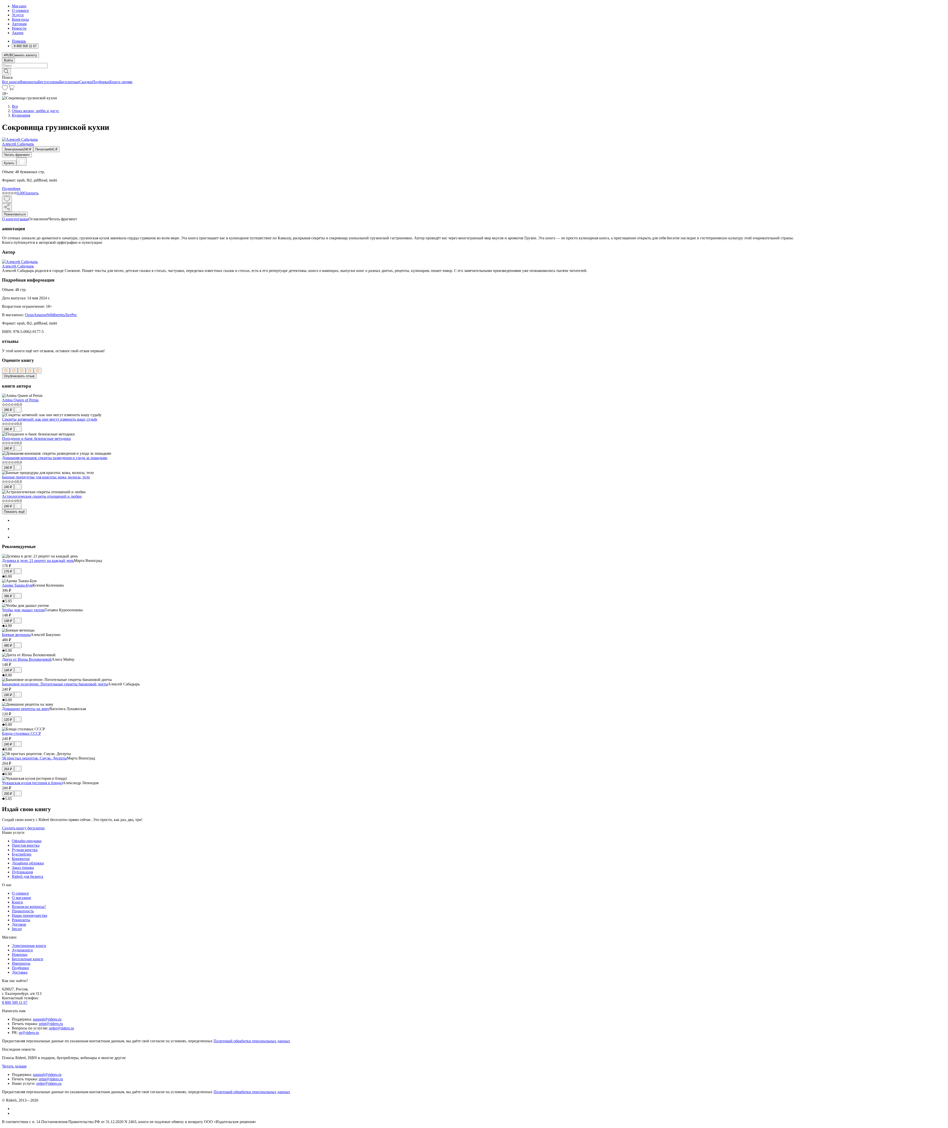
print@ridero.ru (51, 1024)
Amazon (40, 315)
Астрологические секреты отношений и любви (42, 496)
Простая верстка (26, 845)
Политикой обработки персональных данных (252, 1041)
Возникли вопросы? (29, 906)
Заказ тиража (23, 867)
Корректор (21, 859)
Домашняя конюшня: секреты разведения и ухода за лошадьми (54, 458)
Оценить (31, 193)
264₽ (8, 769)
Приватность (23, 911)
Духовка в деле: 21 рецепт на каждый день (38, 560)
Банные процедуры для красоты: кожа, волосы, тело (46, 477)
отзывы (22, 219)
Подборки (100, 82)
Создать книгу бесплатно (23, 828)
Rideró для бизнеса (27, 876)
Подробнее (11, 188)
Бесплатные (69, 82)
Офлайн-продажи (26, 841)
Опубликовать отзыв (19, 376)
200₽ (8, 794)
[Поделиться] (7, 207)
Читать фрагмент (17, 155)
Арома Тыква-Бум (17, 585)
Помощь (19, 41)
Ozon (29, 315)
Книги (17, 902)
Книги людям (120, 82)
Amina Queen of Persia (20, 400)
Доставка (19, 972)
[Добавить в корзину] (21, 161)
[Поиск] (6, 71)
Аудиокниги (22, 950)
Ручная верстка (25, 850)
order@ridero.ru (61, 1028)
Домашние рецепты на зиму (25, 709)
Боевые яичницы (16, 635)
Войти (8, 60)
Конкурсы (20, 19)
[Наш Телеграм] (14, 1113)
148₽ (8, 621)
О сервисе (20, 10)
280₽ (8, 410)
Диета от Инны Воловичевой (27, 659)
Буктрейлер (21, 854)
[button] (474, 71)
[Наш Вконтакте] (14, 1109)
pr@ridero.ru (29, 1032)
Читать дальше (14, 1066)
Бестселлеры (48, 82)
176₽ (8, 571)
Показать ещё (14, 511)
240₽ (8, 429)
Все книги (11, 82)
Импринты (29, 82)
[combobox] (474, 65)
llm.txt (17, 929)
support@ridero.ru (47, 1019)
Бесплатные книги (27, 959)
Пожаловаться (15, 214)
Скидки (85, 82)
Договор (19, 924)
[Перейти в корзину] (11, 89)
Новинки (19, 954)
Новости (19, 28)
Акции (17, 33)
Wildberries (56, 315)
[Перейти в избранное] (5, 89)
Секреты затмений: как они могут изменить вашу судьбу (50, 419)
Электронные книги (29, 945)
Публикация (22, 872)
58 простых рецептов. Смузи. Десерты (34, 758)
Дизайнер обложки (28, 863)
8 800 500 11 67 (14, 1002)
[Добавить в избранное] (7, 199)
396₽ (8, 596)
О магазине (21, 898)
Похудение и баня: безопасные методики (36, 438)
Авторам (19, 24)
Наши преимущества (29, 915)
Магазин (19, 6)
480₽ (8, 645)
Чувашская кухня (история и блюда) (32, 783)
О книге (9, 219)
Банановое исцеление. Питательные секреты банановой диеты (55, 684)
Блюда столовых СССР (21, 733)
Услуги (18, 15)
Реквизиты (21, 920)
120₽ (8, 719)
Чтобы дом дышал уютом (23, 610)
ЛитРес (71, 315)
